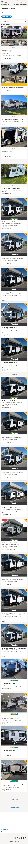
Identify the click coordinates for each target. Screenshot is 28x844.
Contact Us (12, 834)
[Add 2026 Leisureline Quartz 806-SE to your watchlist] (25, 413)
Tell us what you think (7, 831)
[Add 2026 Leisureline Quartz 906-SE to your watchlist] (25, 378)
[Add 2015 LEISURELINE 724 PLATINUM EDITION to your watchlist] (25, 129)
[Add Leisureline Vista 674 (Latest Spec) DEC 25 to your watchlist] (25, 97)
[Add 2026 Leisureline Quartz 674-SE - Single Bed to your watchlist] (25, 448)
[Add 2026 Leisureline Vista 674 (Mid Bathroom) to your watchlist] (25, 762)
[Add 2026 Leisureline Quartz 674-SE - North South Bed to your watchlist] (25, 626)
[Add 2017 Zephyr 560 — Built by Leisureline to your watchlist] (25, 166)
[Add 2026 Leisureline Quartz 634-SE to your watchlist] (25, 234)
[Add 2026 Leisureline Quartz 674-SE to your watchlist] (25, 305)
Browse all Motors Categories (14, 807)
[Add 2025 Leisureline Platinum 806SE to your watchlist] (25, 484)
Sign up (22, 2)
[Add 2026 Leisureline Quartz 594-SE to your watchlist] (25, 199)
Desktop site (3, 834)
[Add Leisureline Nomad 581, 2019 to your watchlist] (25, 28)
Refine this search (7, 16)
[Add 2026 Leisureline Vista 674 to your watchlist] (25, 694)
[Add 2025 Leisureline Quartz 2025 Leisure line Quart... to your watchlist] (25, 65)
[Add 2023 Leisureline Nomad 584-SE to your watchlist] (25, 520)
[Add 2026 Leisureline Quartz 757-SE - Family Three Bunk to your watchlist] (25, 555)
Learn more (5, 829)
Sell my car (16, 4)
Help (8, 834)
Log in (25, 2)
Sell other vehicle (23, 4)
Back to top (15, 799)
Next (22, 795)
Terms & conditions (19, 834)
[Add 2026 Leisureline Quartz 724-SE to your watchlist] (25, 340)
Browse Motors (4, 4)
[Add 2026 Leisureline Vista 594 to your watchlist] (25, 728)
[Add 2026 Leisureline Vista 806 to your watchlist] (25, 661)
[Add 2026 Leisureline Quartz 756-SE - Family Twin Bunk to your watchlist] (25, 591)
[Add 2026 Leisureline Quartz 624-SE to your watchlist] (25, 270)
